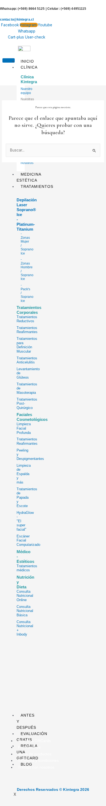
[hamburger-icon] (8, 60)
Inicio (27, 61)
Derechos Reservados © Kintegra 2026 (53, 789)
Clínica (29, 67)
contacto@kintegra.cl (17, 19)
